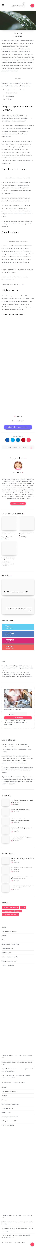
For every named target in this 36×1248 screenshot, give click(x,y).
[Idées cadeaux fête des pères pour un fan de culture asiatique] (5, 830)
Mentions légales (6, 952)
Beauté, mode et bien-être (10, 907)
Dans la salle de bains (11, 93)
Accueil (4, 927)
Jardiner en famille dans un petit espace (20, 809)
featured (21, 420)
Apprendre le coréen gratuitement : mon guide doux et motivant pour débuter (17, 1070)
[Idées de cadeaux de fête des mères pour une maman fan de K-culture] (5, 839)
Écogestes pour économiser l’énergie (15, 89)
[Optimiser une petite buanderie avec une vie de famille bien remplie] (5, 802)
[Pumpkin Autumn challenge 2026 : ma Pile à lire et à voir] (5, 860)
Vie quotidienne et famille (10, 914)
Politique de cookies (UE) (9, 961)
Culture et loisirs (7, 911)
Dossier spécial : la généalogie (10, 944)
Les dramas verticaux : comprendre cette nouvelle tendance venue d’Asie (16, 1076)
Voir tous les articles (18, 503)
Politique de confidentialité (9, 931)
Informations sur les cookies (10, 957)
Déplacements (9, 99)
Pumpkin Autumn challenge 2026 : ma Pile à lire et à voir (17, 1056)
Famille (23, 907)
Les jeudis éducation (7, 948)
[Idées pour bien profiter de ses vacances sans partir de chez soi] (5, 870)
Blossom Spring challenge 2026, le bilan (13, 1082)
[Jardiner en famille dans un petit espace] (5, 812)
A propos (4, 935)
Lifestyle (19, 416)
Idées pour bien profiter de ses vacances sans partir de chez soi (17, 1063)
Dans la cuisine (10, 96)
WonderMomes (17, 472)
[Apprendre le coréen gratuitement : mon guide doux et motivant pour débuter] (5, 879)
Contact (4, 940)
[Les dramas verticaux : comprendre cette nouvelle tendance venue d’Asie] (5, 888)
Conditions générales (8, 965)
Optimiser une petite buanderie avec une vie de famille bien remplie (9, 535)
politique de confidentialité (13, 722)
